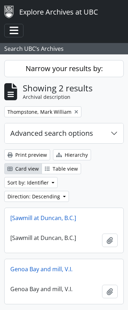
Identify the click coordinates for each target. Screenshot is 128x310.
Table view (64, 168)
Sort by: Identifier (28, 182)
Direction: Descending (34, 196)
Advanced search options (51, 133)
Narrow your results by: (64, 68)
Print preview (30, 154)
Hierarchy (75, 154)
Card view (26, 168)
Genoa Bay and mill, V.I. (41, 269)
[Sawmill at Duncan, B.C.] (43, 218)
